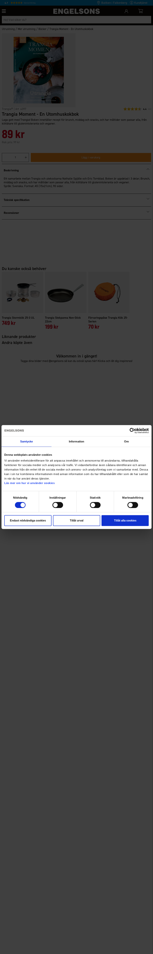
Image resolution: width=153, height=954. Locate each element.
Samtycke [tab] (26, 441)
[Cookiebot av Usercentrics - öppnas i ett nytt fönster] (132, 430)
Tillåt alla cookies (125, 520)
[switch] (57, 505)
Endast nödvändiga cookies (28, 520)
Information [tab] (76, 441)
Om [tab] (126, 441)
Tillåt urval (76, 520)
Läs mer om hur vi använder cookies (29, 483)
